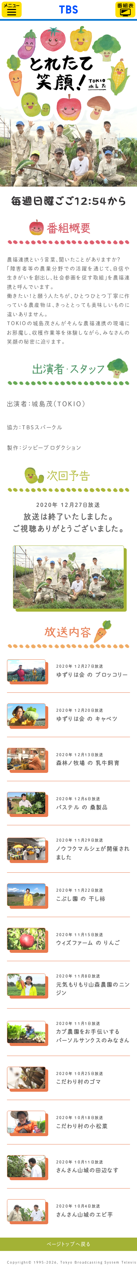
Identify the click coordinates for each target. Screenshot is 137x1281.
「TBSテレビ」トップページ (68, 8)
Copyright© (19, 1262)
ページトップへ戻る (68, 1244)
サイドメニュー (12, 9)
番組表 (125, 9)
